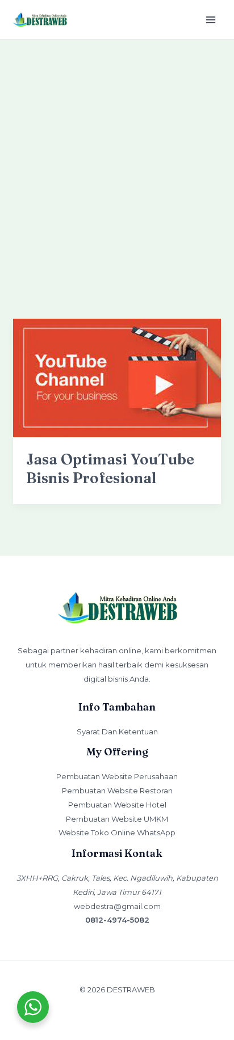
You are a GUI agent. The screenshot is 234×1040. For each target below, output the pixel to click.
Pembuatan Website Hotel (117, 804)
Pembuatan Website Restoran (117, 790)
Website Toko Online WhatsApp (117, 832)
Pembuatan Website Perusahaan (117, 776)
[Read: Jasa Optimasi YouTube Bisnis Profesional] (117, 377)
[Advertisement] (117, 162)
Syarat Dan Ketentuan (117, 731)
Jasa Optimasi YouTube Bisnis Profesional (110, 469)
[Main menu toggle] (211, 19)
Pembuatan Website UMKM (117, 818)
